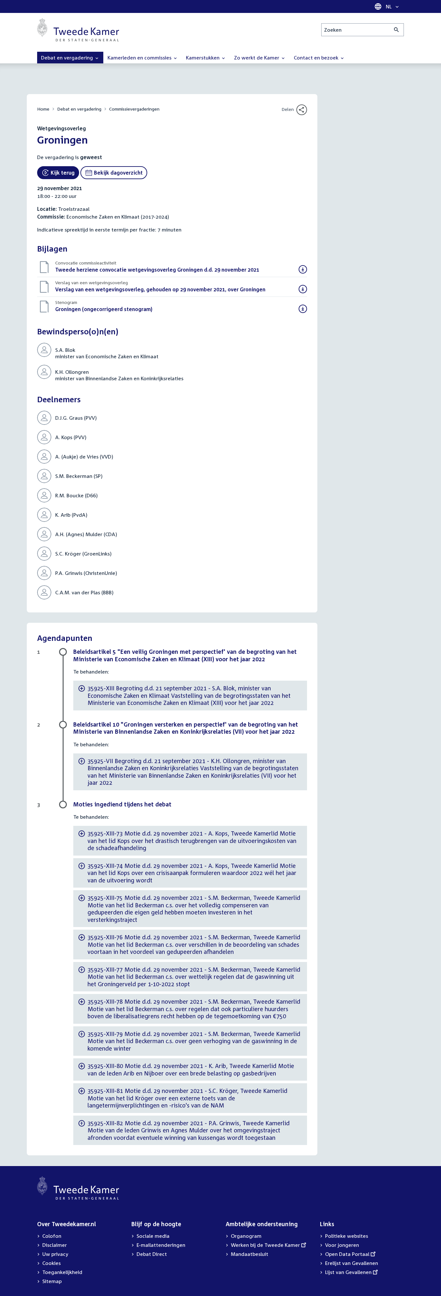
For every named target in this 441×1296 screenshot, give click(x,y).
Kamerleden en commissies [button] (140, 57)
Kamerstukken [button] (203, 57)
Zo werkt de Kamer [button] (257, 57)
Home (43, 109)
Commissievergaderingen (134, 109)
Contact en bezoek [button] (317, 57)
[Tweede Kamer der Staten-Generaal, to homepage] (78, 29)
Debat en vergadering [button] (67, 57)
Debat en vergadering (79, 109)
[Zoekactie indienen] (396, 29)
